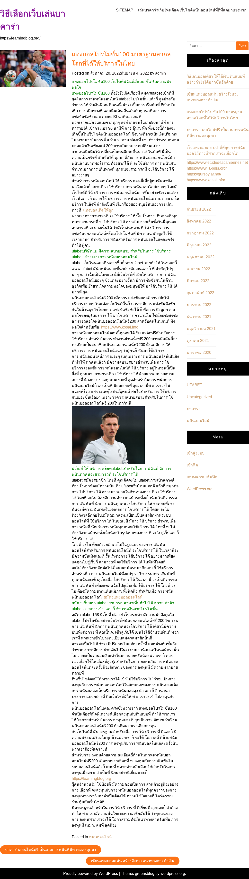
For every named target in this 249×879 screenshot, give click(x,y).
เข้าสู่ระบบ (196, 453)
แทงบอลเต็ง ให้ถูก (98, 210)
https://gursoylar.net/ (204, 174)
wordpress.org (172, 873)
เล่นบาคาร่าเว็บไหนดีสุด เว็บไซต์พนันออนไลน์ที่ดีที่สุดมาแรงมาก (192, 10)
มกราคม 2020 (199, 352)
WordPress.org (200, 489)
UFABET (194, 385)
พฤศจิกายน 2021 (201, 329)
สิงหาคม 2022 (199, 221)
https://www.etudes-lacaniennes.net (217, 162)
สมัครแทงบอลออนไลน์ (123, 597)
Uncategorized (199, 397)
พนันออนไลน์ (100, 837)
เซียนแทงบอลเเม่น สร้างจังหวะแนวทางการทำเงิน (132, 861)
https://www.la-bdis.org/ (207, 168)
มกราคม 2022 (199, 305)
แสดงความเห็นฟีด (202, 477)
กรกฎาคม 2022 (200, 233)
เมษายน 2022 (198, 269)
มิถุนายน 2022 (199, 245)
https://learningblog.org (91, 778)
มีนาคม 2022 (198, 281)
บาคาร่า (194, 409)
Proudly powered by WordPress (91, 873)
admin (160, 73)
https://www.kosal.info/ (206, 180)
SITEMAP (124, 10)
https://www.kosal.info (119, 327)
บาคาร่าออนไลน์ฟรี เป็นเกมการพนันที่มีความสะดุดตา (50, 850)
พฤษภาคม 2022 (200, 257)
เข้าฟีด (192, 465)
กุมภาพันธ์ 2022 (200, 293)
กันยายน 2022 (199, 209)
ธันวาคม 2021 (199, 317)
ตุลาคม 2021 (198, 340)
